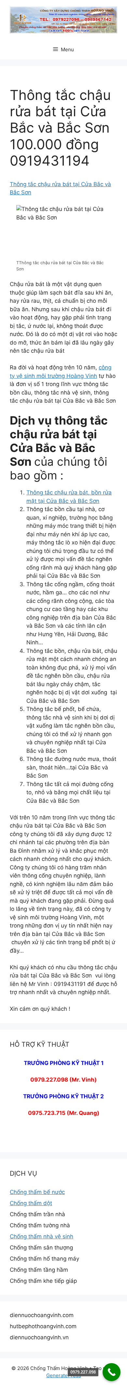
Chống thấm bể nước (37, 1192)
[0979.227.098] (111, 1372)
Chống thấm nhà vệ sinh (41, 1236)
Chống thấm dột (31, 1203)
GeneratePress (63, 1375)
